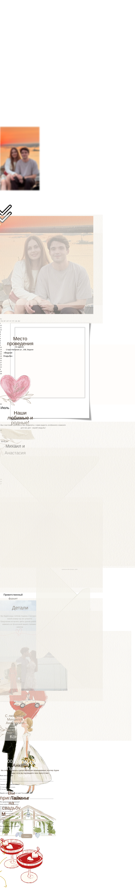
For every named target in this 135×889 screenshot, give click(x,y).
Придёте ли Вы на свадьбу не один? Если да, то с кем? (16, 793)
